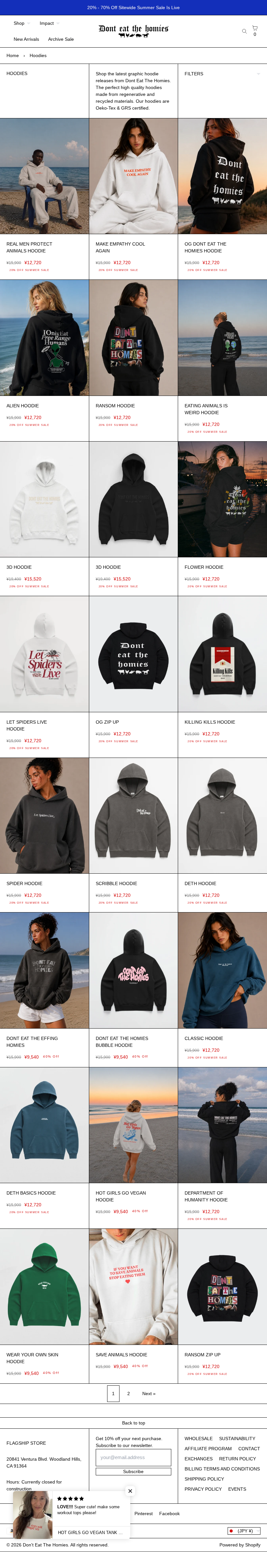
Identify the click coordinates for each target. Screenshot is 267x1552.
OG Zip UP (107, 722)
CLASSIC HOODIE (204, 1038)
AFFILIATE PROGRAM (208, 1448)
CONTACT (249, 1448)
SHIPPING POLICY (204, 1479)
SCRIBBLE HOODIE (116, 883)
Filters (194, 73)
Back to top (133, 1422)
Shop (19, 23)
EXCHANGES (199, 1458)
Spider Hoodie (24, 883)
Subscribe (133, 1471)
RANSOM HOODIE (115, 405)
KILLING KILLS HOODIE (210, 722)
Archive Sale (61, 39)
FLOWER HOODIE (204, 567)
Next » (149, 1393)
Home (13, 55)
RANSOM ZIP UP (202, 1354)
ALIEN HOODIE (23, 405)
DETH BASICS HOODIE (31, 1193)
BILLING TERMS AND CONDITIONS (222, 1468)
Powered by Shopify (239, 1544)
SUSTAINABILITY (237, 1438)
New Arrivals (26, 39)
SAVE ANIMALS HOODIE (121, 1354)
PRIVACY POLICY (203, 1489)
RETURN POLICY (237, 1458)
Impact (47, 23)
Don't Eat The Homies (45, 1544)
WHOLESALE (199, 1438)
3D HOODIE (19, 567)
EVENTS (237, 1489)
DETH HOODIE (200, 883)
